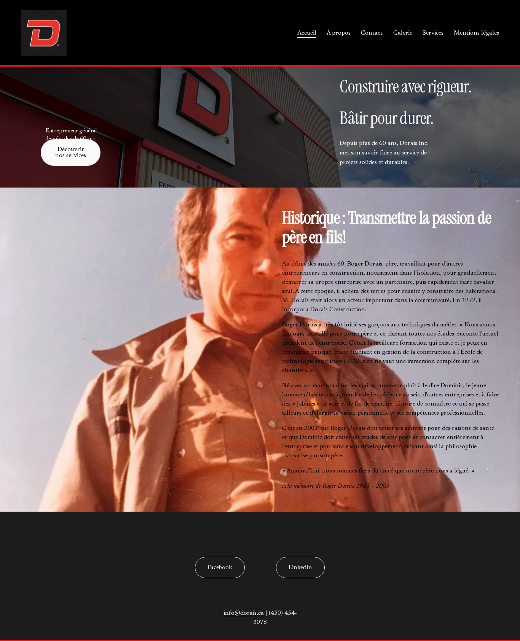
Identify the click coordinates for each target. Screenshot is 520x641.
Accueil (306, 33)
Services (433, 33)
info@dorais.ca (243, 613)
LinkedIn (300, 568)
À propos (339, 33)
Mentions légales (476, 33)
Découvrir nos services (70, 152)
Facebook (219, 568)
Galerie (402, 33)
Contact (372, 33)
